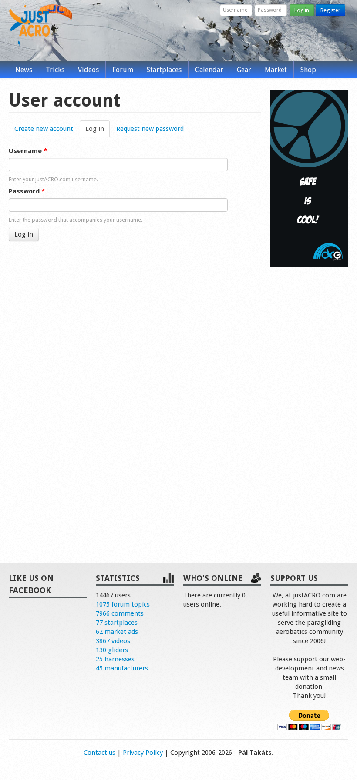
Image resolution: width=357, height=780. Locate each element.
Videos (88, 70)
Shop (308, 70)
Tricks (55, 70)
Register (330, 10)
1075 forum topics (123, 604)
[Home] (30, 25)
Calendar (209, 70)
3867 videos (113, 641)
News (23, 70)
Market (276, 70)
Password (27, 191)
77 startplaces (117, 623)
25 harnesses (115, 659)
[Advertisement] (309, 405)
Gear (244, 70)
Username (28, 151)
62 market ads (117, 632)
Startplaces (164, 70)
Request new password (150, 129)
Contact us (99, 753)
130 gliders (112, 650)
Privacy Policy (143, 753)
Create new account (43, 129)
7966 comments (120, 613)
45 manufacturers (122, 668)
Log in (301, 10)
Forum (122, 70)
